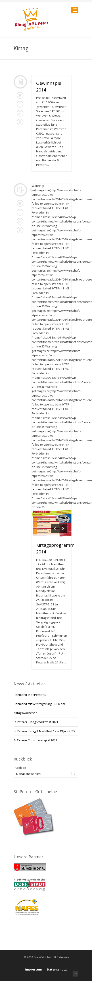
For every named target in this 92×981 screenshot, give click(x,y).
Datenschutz (57, 969)
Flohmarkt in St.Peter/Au (30, 695)
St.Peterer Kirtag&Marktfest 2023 (36, 722)
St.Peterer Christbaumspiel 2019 (35, 740)
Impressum (33, 969)
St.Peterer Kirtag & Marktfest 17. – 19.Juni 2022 (44, 731)
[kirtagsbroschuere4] (66, 523)
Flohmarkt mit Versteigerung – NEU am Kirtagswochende (39, 708)
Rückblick (20, 768)
